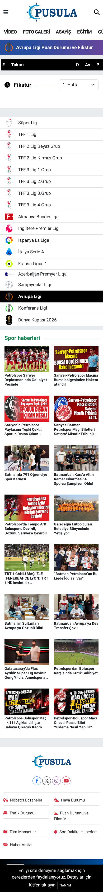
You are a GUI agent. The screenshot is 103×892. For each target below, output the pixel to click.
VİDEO (10, 32)
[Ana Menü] (5, 12)
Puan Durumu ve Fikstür (71, 816)
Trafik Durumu (22, 813)
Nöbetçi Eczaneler (26, 800)
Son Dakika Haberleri (78, 831)
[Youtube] (66, 780)
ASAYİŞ (63, 32)
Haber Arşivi (21, 844)
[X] (46, 780)
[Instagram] (56, 780)
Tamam (65, 885)
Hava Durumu (73, 800)
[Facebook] (36, 780)
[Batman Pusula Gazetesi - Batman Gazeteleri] (51, 12)
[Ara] (97, 12)
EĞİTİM (84, 32)
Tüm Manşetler (23, 831)
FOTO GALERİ (36, 32)
